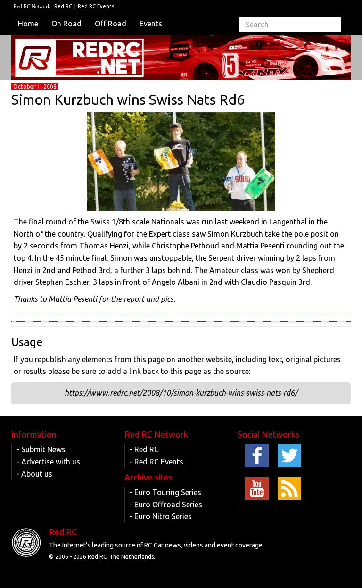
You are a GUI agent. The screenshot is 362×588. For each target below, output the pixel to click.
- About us (34, 474)
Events (151, 23)
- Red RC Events (156, 461)
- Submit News (41, 449)
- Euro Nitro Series (161, 516)
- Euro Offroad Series (166, 504)
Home (28, 23)
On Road (66, 23)
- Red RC (144, 449)
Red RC (63, 6)
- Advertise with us (48, 461)
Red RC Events (96, 6)
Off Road (110, 23)
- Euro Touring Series (165, 492)
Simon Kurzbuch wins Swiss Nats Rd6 (128, 99)
